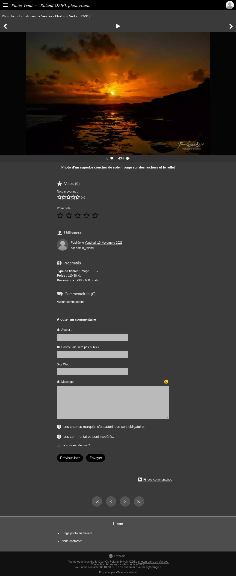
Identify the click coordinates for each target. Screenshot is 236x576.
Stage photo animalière (77, 533)
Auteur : (66, 329)
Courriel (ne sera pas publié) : (80, 347)
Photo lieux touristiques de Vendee (27, 16)
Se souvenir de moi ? (76, 445)
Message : (68, 381)
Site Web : (64, 364)
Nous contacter (72, 541)
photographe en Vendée (153, 561)
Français (117, 556)
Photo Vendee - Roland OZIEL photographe (51, 5)
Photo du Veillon (67, 16)
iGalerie (121, 572)
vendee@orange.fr (149, 567)
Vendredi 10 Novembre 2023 (103, 242)
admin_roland (85, 248)
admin (133, 572)
